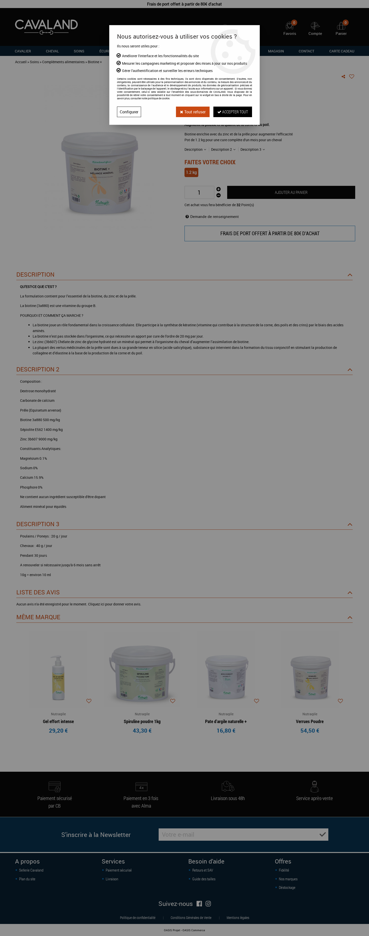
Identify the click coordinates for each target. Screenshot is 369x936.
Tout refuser (194, 112)
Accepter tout (234, 111)
